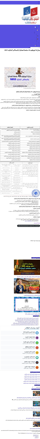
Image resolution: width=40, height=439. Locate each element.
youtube (36, 3)
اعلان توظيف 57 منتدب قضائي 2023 (32, 313)
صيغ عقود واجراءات (32, 29)
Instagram (36, 437)
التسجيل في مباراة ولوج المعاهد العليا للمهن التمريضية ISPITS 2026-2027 (25, 323)
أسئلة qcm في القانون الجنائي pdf (33, 418)
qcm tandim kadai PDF (35, 428)
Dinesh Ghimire (29, 433)
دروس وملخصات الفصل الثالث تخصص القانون (32, 377)
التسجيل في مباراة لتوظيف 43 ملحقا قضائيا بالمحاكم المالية (28, 225)
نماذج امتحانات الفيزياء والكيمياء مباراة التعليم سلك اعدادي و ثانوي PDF (25, 322)
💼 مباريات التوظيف (34, 38)
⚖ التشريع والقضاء (34, 42)
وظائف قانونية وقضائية (32, 39)
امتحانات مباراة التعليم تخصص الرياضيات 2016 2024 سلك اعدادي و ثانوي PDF (24, 324)
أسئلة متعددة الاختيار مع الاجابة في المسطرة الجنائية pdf (28, 397)
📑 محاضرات (33, 27)
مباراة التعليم (33, 41)
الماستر (34, 36)
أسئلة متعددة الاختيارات (32, 28)
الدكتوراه (34, 37)
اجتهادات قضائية (33, 44)
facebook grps (35, 1)
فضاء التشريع (33, 43)
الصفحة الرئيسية (35, 25)
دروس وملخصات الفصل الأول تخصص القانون (32, 374)
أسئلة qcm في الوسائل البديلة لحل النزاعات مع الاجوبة (29, 407)
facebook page (35, 2)
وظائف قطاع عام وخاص (31, 40)
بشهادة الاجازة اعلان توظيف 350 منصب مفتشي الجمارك (28, 276)
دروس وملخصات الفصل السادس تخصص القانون (31, 383)
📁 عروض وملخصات (34, 30)
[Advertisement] (20, 59)
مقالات (34, 31)
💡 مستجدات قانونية (32, 45)
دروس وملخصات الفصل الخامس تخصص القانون (31, 381)
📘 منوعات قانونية (35, 26)
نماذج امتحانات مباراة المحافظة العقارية (32, 295)
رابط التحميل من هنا (28, 220)
